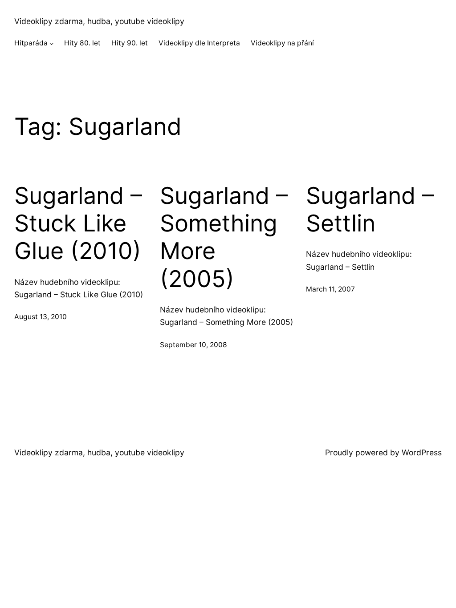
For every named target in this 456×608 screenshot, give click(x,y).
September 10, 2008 (193, 344)
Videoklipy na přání (282, 43)
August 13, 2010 (40, 316)
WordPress (422, 452)
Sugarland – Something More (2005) (224, 237)
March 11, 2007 (330, 289)
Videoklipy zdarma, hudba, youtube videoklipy (99, 21)
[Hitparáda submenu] (51, 43)
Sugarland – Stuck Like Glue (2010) (78, 223)
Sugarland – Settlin (370, 209)
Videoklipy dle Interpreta (199, 43)
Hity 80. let (82, 43)
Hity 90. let (129, 43)
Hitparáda (31, 43)
